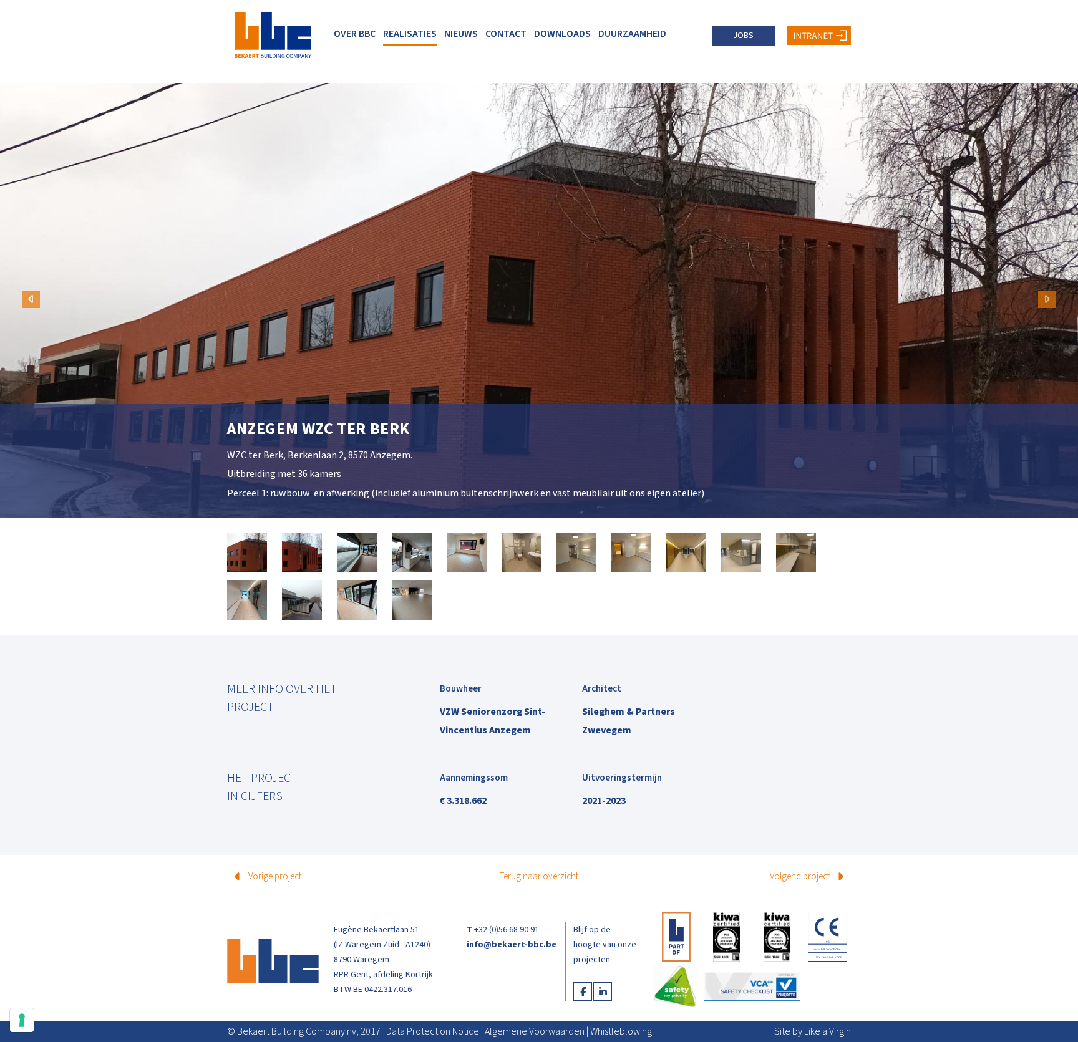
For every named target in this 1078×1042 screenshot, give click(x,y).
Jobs (743, 35)
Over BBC (355, 34)
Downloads (562, 34)
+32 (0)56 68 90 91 (506, 930)
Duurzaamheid (632, 34)
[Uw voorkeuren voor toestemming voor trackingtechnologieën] (22, 1020)
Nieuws (461, 34)
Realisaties (410, 34)
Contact (506, 34)
